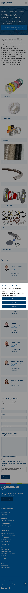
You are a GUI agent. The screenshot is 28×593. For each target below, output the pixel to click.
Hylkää (14, 306)
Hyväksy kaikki (14, 298)
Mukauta (14, 302)
